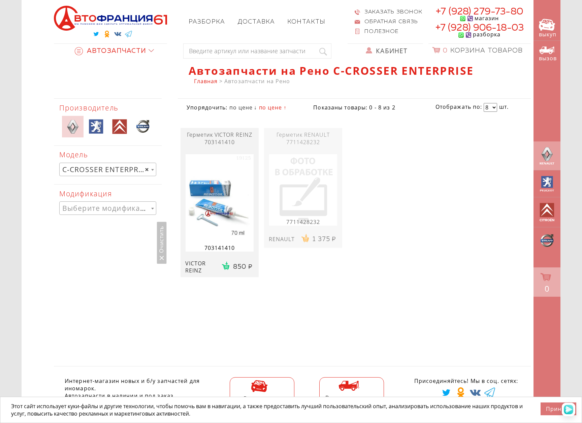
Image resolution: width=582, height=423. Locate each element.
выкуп (547, 34)
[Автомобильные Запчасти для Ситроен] (119, 126)
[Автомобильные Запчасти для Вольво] (143, 126)
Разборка (207, 22)
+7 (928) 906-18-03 (479, 28)
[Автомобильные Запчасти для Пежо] (96, 126)
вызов (548, 58)
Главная (206, 81)
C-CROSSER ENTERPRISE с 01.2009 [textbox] (109, 169)
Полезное (381, 31)
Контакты (306, 22)
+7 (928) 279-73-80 (479, 12)
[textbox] (108, 208)
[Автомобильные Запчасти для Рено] (73, 126)
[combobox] (107, 169)
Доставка (256, 22)
